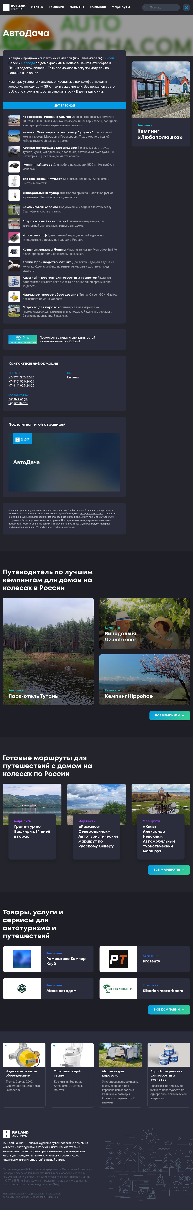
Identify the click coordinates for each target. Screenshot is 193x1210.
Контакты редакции (13, 1193)
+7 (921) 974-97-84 (21, 377)
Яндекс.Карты (18, 403)
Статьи (37, 7)
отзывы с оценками (71, 337)
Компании (98, 7)
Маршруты (121, 7)
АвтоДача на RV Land (91, 513)
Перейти (73, 377)
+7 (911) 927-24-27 (21, 385)
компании (69, 527)
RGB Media (52, 1197)
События (77, 7)
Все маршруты (169, 870)
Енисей (108, 58)
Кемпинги (56, 7)
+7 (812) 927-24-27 (21, 381)
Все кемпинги (170, 716)
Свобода (28, 63)
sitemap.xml (54, 1193)
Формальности (36, 1193)
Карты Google (18, 399)
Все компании (169, 1010)
